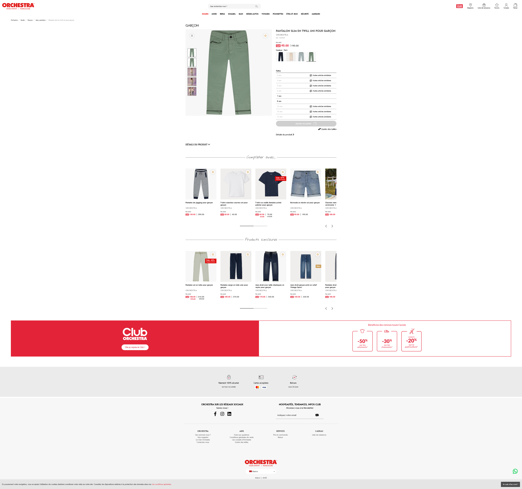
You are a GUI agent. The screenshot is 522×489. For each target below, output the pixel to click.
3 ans (279, 75)
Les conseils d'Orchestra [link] (241, 440)
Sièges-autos (252, 14)
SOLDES (205, 14)
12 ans (279, 111)
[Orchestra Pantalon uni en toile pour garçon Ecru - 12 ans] (201, 266)
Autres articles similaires (321, 75)
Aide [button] (242, 431)
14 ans (279, 117)
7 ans (279, 96)
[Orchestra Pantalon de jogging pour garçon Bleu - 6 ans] (201, 184)
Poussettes (278, 14)
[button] (265, 36)
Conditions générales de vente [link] (242, 437)
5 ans (279, 86)
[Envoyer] (318, 415)
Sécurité (305, 14)
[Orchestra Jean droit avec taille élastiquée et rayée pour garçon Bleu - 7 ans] (270, 266)
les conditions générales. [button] (162, 484)
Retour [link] (280, 437)
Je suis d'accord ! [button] (510, 484)
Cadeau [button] (319, 431)
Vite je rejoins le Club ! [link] (135, 347)
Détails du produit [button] (197, 144)
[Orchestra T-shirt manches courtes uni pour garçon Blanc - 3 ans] (235, 184)
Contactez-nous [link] (203, 442)
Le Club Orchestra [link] (203, 440)
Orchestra (282, 34)
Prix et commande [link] (280, 435)
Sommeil (232, 14)
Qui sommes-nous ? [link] (203, 435)
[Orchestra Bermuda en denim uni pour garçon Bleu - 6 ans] (305, 184)
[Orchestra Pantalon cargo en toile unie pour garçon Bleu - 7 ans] (235, 266)
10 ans (279, 106)
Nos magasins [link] (203, 437)
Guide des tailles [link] (328, 129)
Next (332, 226)
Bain (241, 14)
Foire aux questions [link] (241, 435)
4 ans (279, 80)
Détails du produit (284, 134)
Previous (326, 226)
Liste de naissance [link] (319, 435)
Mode (214, 14)
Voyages (266, 14)
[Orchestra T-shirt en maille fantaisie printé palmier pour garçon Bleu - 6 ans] (270, 184)
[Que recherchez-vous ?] (256, 6)
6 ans (279, 91)
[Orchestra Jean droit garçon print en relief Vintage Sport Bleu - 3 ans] (305, 266)
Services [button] (280, 431)
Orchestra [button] (202, 431)
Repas (222, 14)
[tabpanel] (201, 196)
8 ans (279, 101)
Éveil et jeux (292, 14)
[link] (459, 6)
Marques (316, 14)
